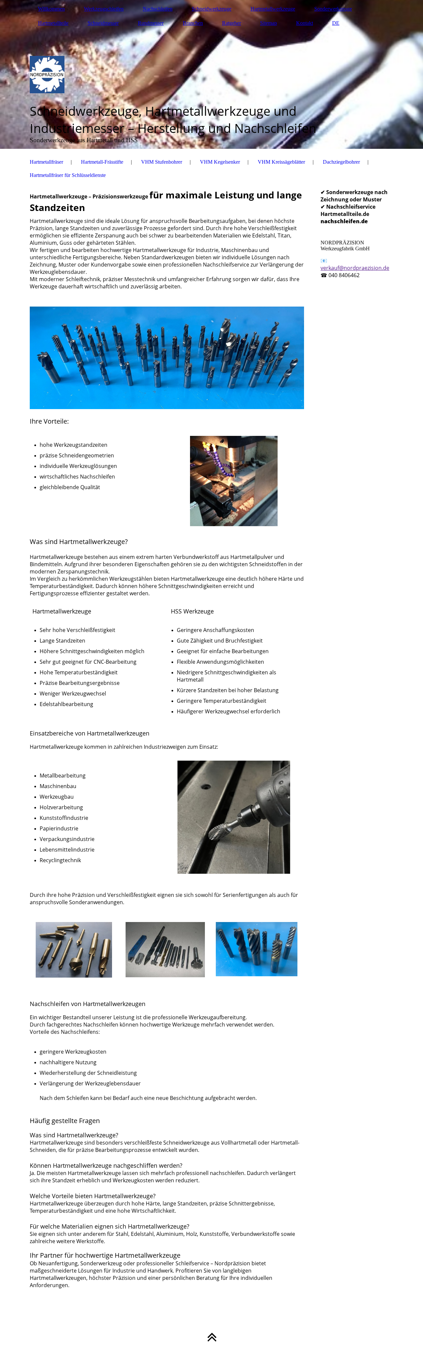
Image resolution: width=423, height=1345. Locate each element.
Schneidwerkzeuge (211, 9)
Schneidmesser (103, 23)
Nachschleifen (158, 9)
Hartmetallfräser (46, 162)
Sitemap (268, 23)
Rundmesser (151, 23)
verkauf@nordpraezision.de (355, 268)
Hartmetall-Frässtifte (102, 162)
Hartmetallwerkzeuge (272, 9)
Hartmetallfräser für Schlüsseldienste (68, 175)
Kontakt (304, 23)
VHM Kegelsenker (220, 162)
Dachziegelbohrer (341, 162)
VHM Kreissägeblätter (281, 162)
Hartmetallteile (53, 23)
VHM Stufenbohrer (161, 162)
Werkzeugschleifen (104, 9)
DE (335, 23)
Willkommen (51, 9)
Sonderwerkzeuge (333, 9)
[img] (211, 74)
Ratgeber (231, 23)
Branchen (193, 23)
